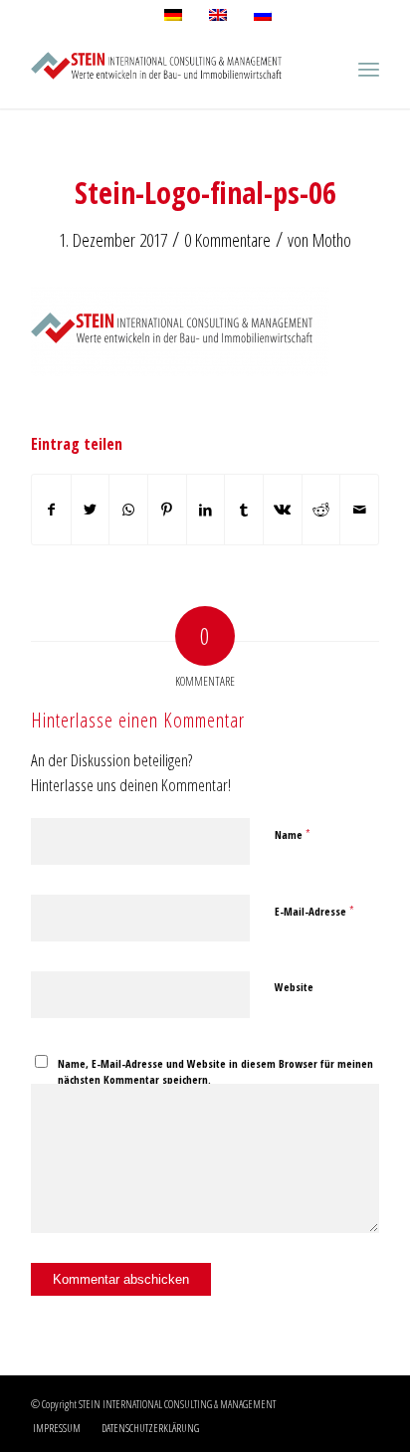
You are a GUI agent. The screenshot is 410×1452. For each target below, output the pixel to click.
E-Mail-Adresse (314, 911)
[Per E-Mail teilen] (359, 509)
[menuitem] (57, 1428)
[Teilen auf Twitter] (90, 509)
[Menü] (368, 69)
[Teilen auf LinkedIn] (206, 509)
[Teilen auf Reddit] (321, 509)
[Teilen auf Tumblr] (244, 509)
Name (292, 834)
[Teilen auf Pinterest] (167, 509)
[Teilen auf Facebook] (51, 509)
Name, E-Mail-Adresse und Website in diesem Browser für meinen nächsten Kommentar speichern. (215, 1072)
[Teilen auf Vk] (283, 509)
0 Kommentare (227, 239)
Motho (331, 239)
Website (294, 986)
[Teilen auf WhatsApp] (128, 509)
